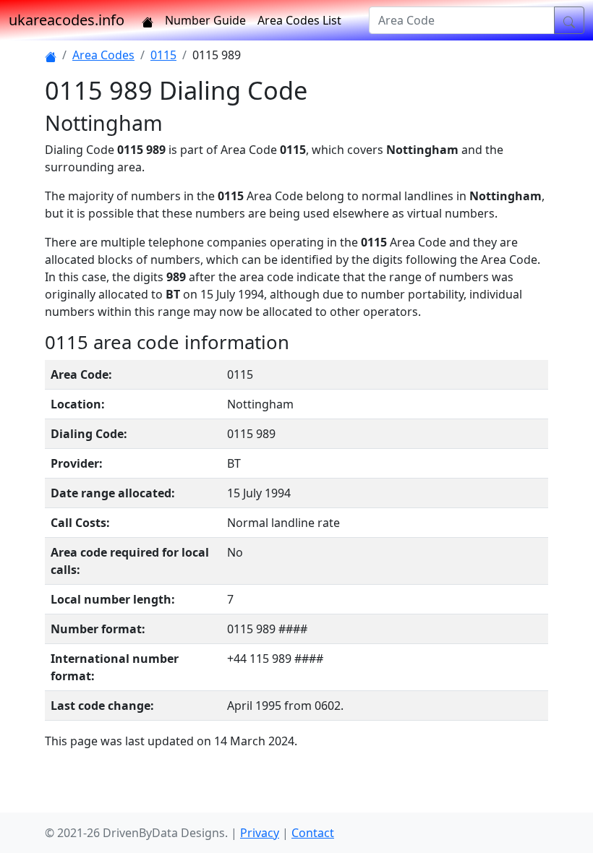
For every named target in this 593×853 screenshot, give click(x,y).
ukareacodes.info (66, 20)
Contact (312, 833)
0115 (163, 55)
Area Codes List (299, 20)
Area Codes (103, 55)
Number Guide (205, 20)
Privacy (259, 833)
